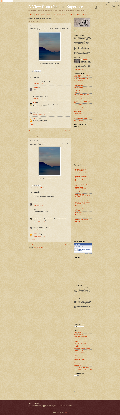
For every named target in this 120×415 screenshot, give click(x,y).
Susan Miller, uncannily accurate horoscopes (83, 369)
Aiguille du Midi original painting (81, 188)
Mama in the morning (78, 96)
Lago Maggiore (39, 72)
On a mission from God (78, 82)
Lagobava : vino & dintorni (79, 339)
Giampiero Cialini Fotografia (81, 219)
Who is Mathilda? (77, 115)
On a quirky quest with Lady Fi (82, 172)
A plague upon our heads (79, 85)
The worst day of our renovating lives (81, 118)
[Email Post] (32, 71)
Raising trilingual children (79, 359)
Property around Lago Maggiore (80, 343)
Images (34, 72)
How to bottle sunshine (78, 87)
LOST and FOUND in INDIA (81, 176)
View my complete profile (79, 69)
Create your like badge (88, 253)
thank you (77, 192)
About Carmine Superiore (43, 15)
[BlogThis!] (36, 71)
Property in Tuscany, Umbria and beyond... (82, 367)
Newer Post (31, 130)
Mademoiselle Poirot (79, 214)
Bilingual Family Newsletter (79, 361)
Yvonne (34, 102)
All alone (75, 116)
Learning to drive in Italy (79, 120)
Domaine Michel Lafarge (79, 352)
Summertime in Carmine (79, 109)
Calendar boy (76, 89)
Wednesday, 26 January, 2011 (39, 107)
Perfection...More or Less (80, 169)
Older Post (68, 130)
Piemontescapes (78, 224)
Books (84, 15)
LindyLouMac (35, 118)
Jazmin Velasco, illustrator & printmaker (82, 348)
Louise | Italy (35, 87)
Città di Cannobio (77, 332)
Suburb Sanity (78, 217)
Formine (75, 337)
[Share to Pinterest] (40, 71)
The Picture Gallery (74, 15)
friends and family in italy (80, 179)
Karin (34, 111)
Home (31, 15)
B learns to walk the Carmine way (80, 107)
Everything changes (78, 104)
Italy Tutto (76, 355)
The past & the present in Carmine (81, 78)
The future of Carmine (78, 80)
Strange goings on (77, 113)
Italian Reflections (79, 221)
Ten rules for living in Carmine (80, 90)
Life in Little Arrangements (80, 170)
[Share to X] (37, 71)
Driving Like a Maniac (80, 194)
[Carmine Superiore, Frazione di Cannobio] (76, 251)
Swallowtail (77, 199)
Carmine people (77, 92)
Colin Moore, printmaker (78, 350)
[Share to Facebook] (38, 71)
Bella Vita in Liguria (79, 205)
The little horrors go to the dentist (80, 106)
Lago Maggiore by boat (78, 334)
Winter (44, 72)
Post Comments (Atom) (38, 133)
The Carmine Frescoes (59, 15)
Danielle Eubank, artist (78, 346)
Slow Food (76, 341)
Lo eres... (77, 177)
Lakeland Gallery (79, 187)
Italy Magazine (77, 345)
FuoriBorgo (77, 191)
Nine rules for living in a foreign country (82, 94)
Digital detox (77, 173)
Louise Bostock (78, 246)
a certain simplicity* (79, 183)
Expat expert (76, 357)
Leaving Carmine (77, 111)
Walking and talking (78, 98)
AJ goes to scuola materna (79, 99)
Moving (76, 180)
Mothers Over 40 (77, 365)
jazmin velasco (78, 212)
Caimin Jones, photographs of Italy (81, 353)
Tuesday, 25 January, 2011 (38, 83)
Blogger (66, 412)
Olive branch (77, 210)
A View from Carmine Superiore (55, 6)
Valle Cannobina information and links (81, 336)
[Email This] (34, 71)
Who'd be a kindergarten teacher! (80, 83)
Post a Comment (34, 124)
